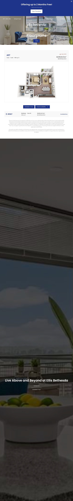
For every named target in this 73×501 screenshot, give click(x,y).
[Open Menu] (69, 19)
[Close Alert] (71, 2)
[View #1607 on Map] (6, 114)
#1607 (10, 114)
